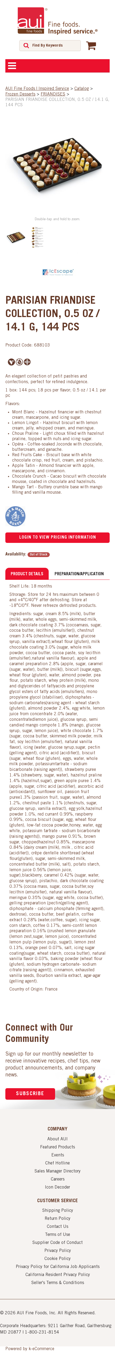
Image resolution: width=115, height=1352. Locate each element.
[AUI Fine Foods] (57, 21)
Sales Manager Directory (57, 1171)
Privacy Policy (57, 1251)
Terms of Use (57, 1235)
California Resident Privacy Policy (57, 1275)
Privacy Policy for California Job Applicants (57, 1267)
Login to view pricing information (57, 537)
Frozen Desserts (20, 94)
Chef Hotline (57, 1163)
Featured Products (57, 1147)
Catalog (81, 89)
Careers (57, 1179)
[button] (91, 45)
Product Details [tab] (27, 574)
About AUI (57, 1139)
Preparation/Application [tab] (79, 574)
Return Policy (57, 1219)
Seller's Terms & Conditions (57, 1283)
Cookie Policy (57, 1259)
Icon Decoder (57, 1187)
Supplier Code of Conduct (57, 1243)
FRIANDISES (53, 94)
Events (57, 1155)
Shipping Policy (57, 1211)
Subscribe (30, 1093)
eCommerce (43, 1349)
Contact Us (57, 1227)
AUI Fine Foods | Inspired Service (37, 89)
